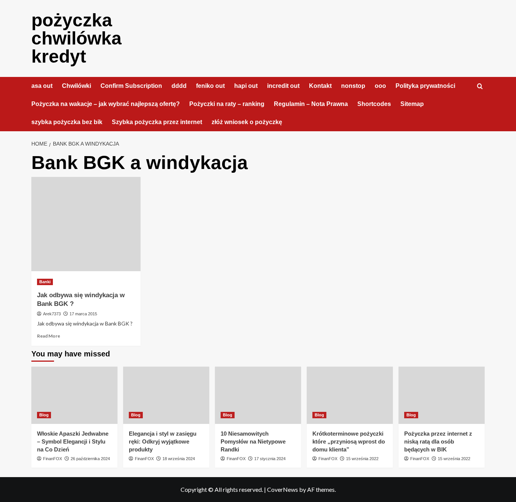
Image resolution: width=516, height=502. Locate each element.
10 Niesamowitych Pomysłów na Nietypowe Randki (253, 441)
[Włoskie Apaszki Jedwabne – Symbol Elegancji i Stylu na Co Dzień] (74, 395)
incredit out (283, 86)
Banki (45, 281)
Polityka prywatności (425, 86)
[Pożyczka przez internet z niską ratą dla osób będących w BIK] (442, 395)
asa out (42, 86)
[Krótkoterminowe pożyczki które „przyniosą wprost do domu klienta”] (350, 395)
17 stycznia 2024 (270, 458)
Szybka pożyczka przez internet (157, 122)
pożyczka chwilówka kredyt (76, 38)
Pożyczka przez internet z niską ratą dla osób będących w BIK (438, 441)
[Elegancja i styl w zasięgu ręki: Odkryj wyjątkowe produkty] (166, 395)
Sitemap (412, 104)
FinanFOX (52, 458)
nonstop (353, 86)
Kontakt (320, 86)
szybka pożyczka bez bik (66, 122)
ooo (380, 86)
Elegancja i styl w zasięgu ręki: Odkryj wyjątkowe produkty (162, 441)
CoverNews (282, 489)
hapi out (246, 86)
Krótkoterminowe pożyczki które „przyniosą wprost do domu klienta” (348, 441)
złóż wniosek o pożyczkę (247, 122)
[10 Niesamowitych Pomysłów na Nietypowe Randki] (258, 395)
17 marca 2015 (83, 314)
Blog (44, 415)
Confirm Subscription (131, 86)
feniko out (210, 86)
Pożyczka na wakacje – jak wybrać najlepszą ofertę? (105, 104)
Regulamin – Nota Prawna (311, 104)
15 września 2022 (362, 458)
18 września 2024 (178, 458)
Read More (48, 336)
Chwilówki (76, 86)
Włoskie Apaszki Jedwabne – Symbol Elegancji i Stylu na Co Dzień (72, 441)
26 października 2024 (90, 458)
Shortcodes (374, 104)
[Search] (480, 86)
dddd (179, 86)
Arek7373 (52, 314)
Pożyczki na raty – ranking (226, 104)
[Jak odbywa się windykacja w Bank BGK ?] (86, 224)
